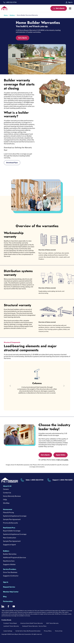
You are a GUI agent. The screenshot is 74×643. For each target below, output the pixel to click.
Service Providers (9, 569)
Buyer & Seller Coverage (11, 531)
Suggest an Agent (9, 545)
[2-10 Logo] (5, 9)
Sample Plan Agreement (12, 519)
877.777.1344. (63, 460)
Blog (5, 596)
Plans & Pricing (8, 512)
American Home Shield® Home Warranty (31, 623)
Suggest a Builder (9, 564)
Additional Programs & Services (14, 557)
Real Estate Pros (9, 528)
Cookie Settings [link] (7, 631)
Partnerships (8, 601)
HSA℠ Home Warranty (52, 623)
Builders (6, 551)
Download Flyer (12, 163)
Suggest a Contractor (10, 576)
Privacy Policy (48, 631)
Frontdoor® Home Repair (10, 623)
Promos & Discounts (10, 523)
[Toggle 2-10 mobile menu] (70, 8)
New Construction (9, 538)
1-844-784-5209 (66, 480)
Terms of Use (58, 631)
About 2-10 (7, 486)
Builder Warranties (9, 554)
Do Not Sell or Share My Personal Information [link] (28, 631)
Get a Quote (60, 8)
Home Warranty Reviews (12, 496)
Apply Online (60, 455)
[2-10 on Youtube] (14, 606)
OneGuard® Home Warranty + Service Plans (34, 626)
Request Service (9, 587)
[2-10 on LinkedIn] (3, 606)
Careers (6, 489)
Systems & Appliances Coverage (14, 516)
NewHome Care (8, 561)
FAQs (5, 500)
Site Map (6, 503)
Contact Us (7, 493)
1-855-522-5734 (11, 2)
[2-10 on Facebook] (8, 606)
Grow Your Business (10, 572)
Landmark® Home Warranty (11, 626)
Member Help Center (10, 592)
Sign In (70, 2)
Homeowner (7, 509)
